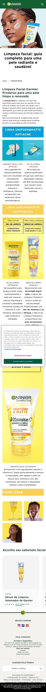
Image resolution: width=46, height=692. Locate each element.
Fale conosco (35, 682)
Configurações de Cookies (17, 677)
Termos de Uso (10, 682)
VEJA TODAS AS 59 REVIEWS (22, 604)
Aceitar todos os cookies (23, 361)
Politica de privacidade (12, 349)
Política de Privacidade (12, 680)
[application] (23, 668)
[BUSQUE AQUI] (42, 4)
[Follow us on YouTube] (27, 625)
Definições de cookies (23, 355)
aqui (29, 688)
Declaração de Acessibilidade (23, 675)
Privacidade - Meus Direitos (32, 680)
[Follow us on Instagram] (19, 625)
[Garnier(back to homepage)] (13, 4)
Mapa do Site (33, 677)
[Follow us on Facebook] (23, 625)
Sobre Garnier (23, 682)
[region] (23, 346)
